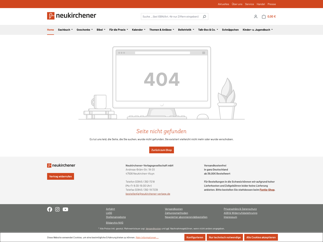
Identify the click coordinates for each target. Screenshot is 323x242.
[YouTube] (67, 209)
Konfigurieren (195, 237)
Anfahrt (110, 208)
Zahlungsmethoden (176, 212)
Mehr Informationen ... (147, 237)
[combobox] (171, 16)
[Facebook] (51, 209)
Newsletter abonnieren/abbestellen (186, 216)
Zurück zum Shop (161, 149)
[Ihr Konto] (256, 16)
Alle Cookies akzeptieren (261, 237)
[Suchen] (204, 16)
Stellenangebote (116, 216)
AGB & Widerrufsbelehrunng (240, 212)
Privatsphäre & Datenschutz (240, 208)
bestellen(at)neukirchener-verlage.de (148, 193)
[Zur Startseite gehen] (72, 16)
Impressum (230, 216)
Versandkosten (174, 208)
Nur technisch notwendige (225, 237)
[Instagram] (59, 209)
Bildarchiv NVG (114, 222)
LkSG (109, 212)
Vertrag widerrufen (60, 176)
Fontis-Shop (267, 189)
